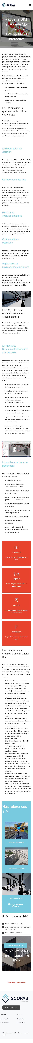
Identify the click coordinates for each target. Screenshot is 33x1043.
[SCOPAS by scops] (8, 3)
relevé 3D (15, 736)
